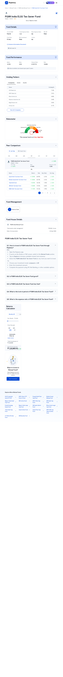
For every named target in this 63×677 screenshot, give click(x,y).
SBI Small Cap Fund (49, 401)
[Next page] (54, 193)
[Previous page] (50, 193)
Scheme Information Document (17, 44)
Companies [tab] (11, 83)
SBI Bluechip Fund (23, 415)
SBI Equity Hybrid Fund (37, 406)
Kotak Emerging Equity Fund (9, 406)
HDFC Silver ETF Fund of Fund (23, 397)
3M (16, 156)
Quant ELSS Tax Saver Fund (16, 176)
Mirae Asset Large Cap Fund (50, 406)
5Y (46, 156)
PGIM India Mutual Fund (24, 8)
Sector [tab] (19, 83)
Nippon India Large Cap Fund (23, 406)
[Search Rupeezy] (43, 2)
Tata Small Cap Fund (9, 410)
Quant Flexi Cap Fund (37, 410)
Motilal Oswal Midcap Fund (49, 397)
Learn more (11, 338)
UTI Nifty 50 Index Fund (9, 416)
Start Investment (13, 378)
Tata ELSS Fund (13, 182)
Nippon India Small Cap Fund (9, 401)
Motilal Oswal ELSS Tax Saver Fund (17, 179)
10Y (54, 156)
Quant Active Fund (23, 409)
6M (24, 156)
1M (9, 156)
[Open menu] (56, 2)
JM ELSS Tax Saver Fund (15, 185)
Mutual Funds (13, 8)
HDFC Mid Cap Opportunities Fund (49, 411)
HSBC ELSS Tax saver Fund (15, 189)
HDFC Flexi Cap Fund (36, 401)
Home (6, 8)
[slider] (7, 321)
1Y (31, 156)
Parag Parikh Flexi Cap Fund (37, 397)
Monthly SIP (12, 314)
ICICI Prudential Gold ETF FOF (9, 397)
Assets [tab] (25, 83)
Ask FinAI (52, 2)
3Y (39, 156)
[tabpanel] (31, 99)
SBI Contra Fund (23, 401)
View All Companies (15, 110)
